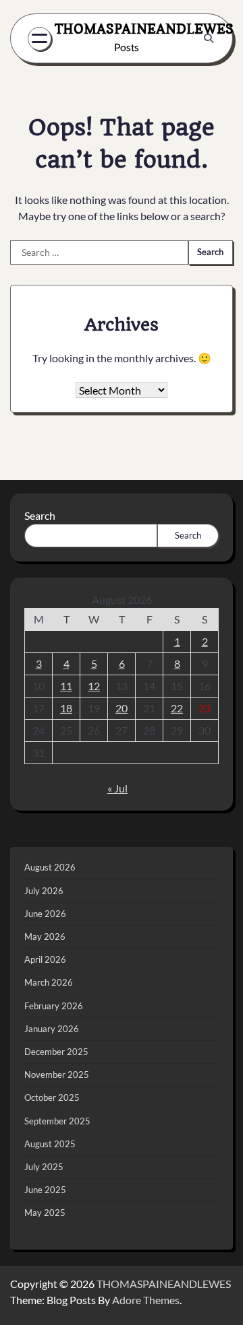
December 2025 (56, 1051)
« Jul (117, 788)
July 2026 (43, 890)
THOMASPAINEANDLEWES (144, 29)
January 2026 (51, 1028)
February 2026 (53, 1005)
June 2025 (45, 1189)
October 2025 (52, 1097)
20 (121, 708)
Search (39, 515)
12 (94, 685)
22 (177, 708)
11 (66, 685)
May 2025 (44, 1212)
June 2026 (45, 913)
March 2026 (48, 982)
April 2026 (45, 959)
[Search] (208, 38)
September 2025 (57, 1121)
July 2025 (43, 1166)
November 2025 (56, 1074)
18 (66, 708)
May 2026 (44, 936)
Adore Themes (146, 1299)
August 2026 (50, 867)
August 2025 (50, 1144)
